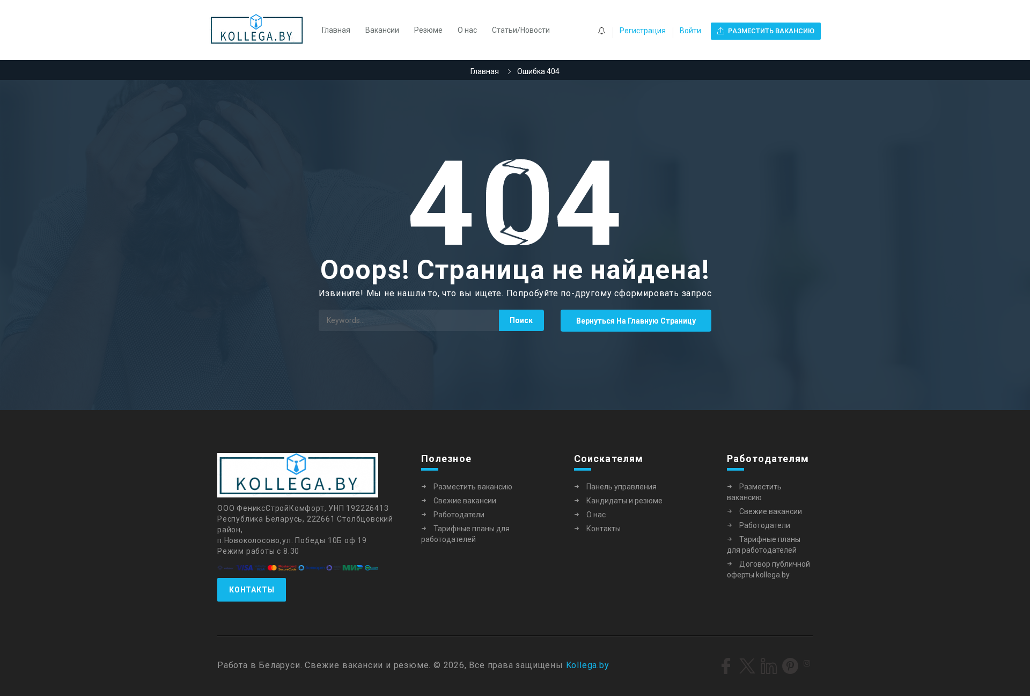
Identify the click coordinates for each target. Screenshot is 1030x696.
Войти (690, 30)
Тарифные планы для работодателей (465, 534)
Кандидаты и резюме (624, 500)
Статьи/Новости (521, 30)
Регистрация (643, 30)
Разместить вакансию (472, 486)
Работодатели (458, 514)
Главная (336, 30)
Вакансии (382, 30)
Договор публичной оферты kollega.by (768, 569)
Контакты (251, 589)
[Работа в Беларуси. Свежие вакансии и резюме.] (262, 30)
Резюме (428, 30)
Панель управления (621, 486)
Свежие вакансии (464, 500)
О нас (467, 30)
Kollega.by (587, 665)
